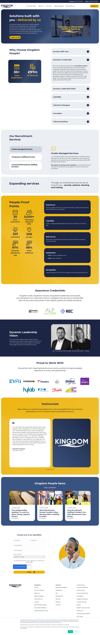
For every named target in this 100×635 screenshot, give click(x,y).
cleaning (85, 185)
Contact (93, 6)
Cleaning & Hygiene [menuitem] (61, 587)
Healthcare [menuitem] (59, 590)
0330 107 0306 (93, 1)
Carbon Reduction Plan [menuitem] (41, 610)
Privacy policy (29, 562)
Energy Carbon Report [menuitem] (83, 613)
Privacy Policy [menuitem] (81, 590)
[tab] (25, 149)
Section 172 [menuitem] (80, 610)
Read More (22, 506)
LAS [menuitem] (57, 593)
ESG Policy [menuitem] (80, 616)
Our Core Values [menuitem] (39, 590)
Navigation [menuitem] (37, 585)
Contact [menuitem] (36, 602)
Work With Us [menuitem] (38, 599)
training (59, 187)
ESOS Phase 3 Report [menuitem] (40, 605)
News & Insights (59, 6)
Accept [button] (70, 631)
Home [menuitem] (36, 587)
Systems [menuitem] (58, 602)
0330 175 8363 (78, 1)
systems (76, 185)
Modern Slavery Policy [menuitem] (83, 607)
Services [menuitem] (58, 585)
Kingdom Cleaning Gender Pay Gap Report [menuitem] (82, 602)
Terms (40, 560)
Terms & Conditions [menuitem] (82, 587)
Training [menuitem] (58, 605)
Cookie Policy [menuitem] (80, 585)
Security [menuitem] (58, 599)
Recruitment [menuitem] (59, 596)
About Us (41, 6)
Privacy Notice (58, 622)
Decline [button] (76, 631)
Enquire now (14, 37)
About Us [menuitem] (37, 593)
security (67, 185)
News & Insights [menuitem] (38, 596)
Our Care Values (31, 6)
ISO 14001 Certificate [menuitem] (40, 607)
